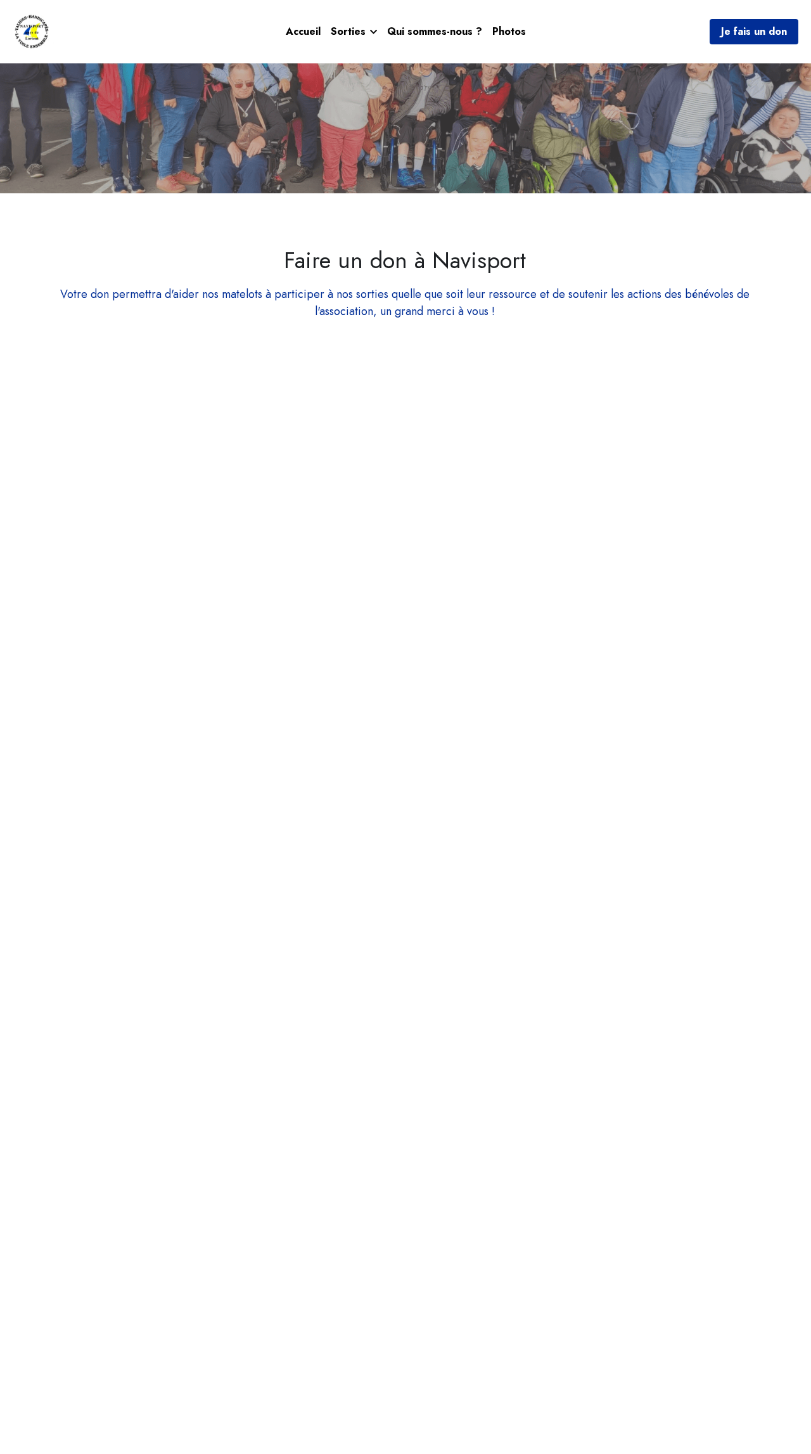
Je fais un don (754, 31)
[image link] (33, 30)
